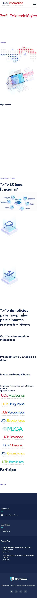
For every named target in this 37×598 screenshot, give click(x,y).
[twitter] (11, 591)
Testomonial (6, 531)
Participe (3, 43)
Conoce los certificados (7, 178)
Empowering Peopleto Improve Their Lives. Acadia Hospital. (17, 549)
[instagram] (20, 591)
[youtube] (25, 591)
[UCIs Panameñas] (12, 3)
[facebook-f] (16, 591)
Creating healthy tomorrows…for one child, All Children (18, 556)
